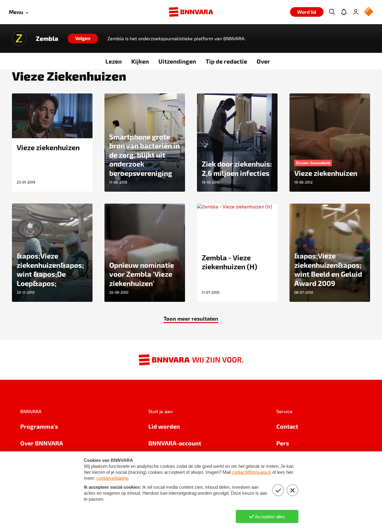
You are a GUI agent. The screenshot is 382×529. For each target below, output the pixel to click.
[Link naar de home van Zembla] (19, 38)
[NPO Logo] (368, 12)
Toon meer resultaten (191, 318)
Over (263, 61)
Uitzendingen (177, 61)
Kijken (140, 61)
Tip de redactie (226, 61)
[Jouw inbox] (343, 12)
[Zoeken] (331, 12)
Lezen (113, 61)
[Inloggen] (355, 12)
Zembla (47, 38)
